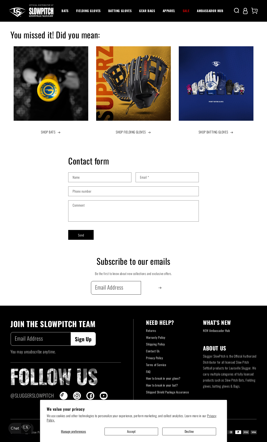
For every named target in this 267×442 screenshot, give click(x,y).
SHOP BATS (48, 131)
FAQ (148, 371)
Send (81, 235)
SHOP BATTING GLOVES (213, 131)
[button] (65, 10)
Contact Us (153, 351)
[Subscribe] (160, 288)
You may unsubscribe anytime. (33, 351)
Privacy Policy (154, 357)
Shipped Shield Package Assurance (167, 392)
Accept (131, 431)
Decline (189, 431)
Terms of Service (156, 364)
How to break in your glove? (163, 378)
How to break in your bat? (162, 385)
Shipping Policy (155, 344)
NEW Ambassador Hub (216, 330)
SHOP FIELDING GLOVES (131, 131)
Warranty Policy (155, 337)
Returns (151, 330)
